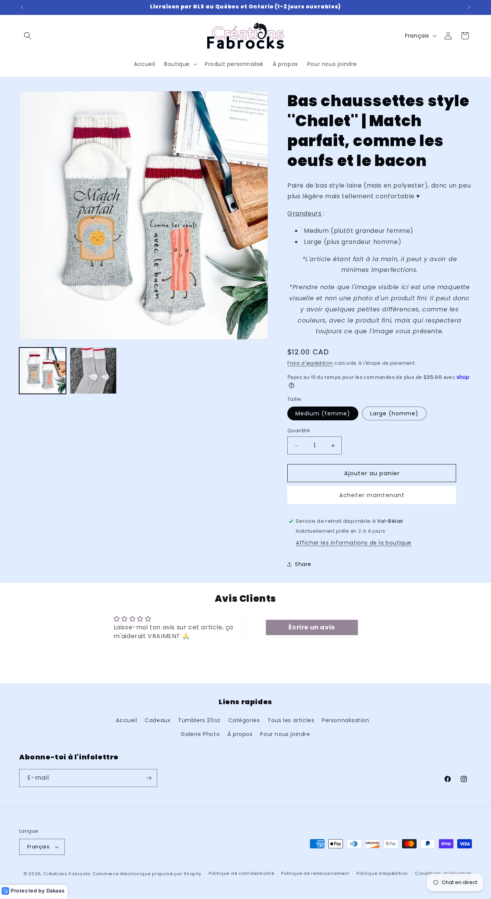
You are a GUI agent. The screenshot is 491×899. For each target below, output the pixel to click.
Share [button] (303, 564)
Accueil (126, 720)
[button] (27, 35)
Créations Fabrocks (67, 874)
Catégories (244, 720)
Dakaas (55, 890)
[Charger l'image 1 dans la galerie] (42, 370)
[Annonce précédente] (21, 7)
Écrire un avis (311, 627)
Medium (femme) (322, 413)
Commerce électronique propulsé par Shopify (146, 874)
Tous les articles (290, 720)
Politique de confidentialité (241, 873)
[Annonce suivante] (469, 7)
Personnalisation (345, 720)
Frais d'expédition (310, 363)
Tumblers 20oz (199, 720)
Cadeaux (157, 720)
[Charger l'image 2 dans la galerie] (93, 370)
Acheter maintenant (372, 495)
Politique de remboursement (315, 873)
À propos (240, 734)
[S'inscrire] (148, 778)
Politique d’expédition (382, 873)
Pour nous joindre (285, 734)
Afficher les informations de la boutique (354, 543)
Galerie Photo (200, 734)
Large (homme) (394, 413)
